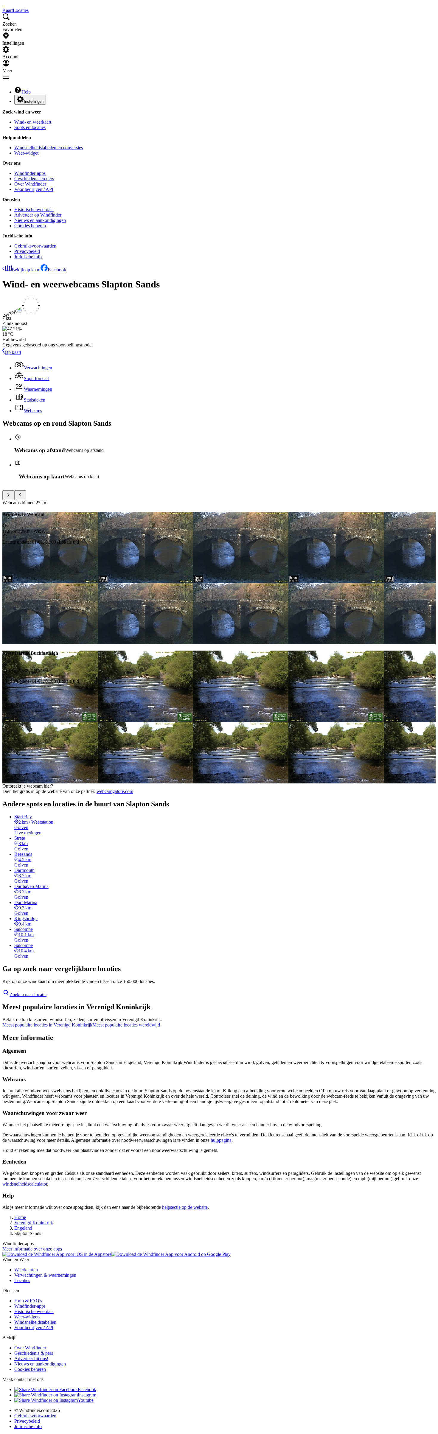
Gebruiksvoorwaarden (35, 245)
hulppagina (221, 1140)
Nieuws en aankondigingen (40, 220)
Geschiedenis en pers (34, 178)
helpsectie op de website (185, 1207)
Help (26, 91)
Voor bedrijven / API (33, 189)
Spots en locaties (30, 127)
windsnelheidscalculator (24, 1183)
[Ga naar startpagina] (3, 4)
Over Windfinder (30, 183)
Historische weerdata (34, 209)
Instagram (87, 1394)
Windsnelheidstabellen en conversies (48, 147)
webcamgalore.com (115, 791)
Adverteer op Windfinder (37, 214)
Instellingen (34, 101)
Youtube (86, 1400)
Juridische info (28, 256)
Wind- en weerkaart (32, 122)
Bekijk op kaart (26, 269)
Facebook (57, 269)
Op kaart (13, 352)
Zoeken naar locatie (28, 994)
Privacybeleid (27, 251)
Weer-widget (26, 152)
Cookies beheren (30, 225)
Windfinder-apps (30, 173)
